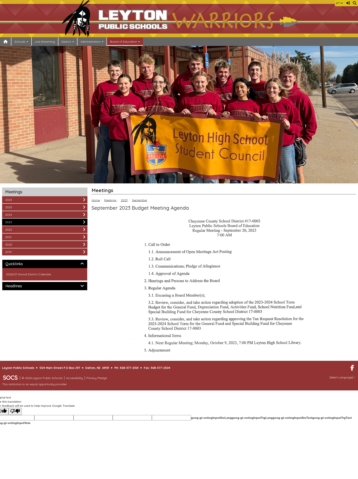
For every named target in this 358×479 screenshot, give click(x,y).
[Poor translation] (15, 411)
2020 (10, 244)
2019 (10, 252)
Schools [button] (20, 41)
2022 (10, 229)
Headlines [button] (18, 286)
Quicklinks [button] (18, 264)
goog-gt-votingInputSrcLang (211, 417)
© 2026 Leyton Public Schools (42, 378)
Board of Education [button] (124, 41)
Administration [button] (91, 41)
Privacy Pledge (96, 378)
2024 (10, 215)
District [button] (67, 41)
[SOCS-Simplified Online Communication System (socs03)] (10, 378)
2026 (10, 200)
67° (338, 3)
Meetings (110, 200)
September (139, 200)
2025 (10, 207)
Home (96, 200)
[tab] (44, 264)
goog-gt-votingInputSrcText (292, 417)
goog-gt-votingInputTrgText (332, 417)
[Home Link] (5, 41)
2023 (124, 200)
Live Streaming (45, 41)
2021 (10, 237)
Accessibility (74, 378)
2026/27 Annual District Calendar (28, 274)
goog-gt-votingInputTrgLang (252, 417)
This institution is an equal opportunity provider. (34, 384)
